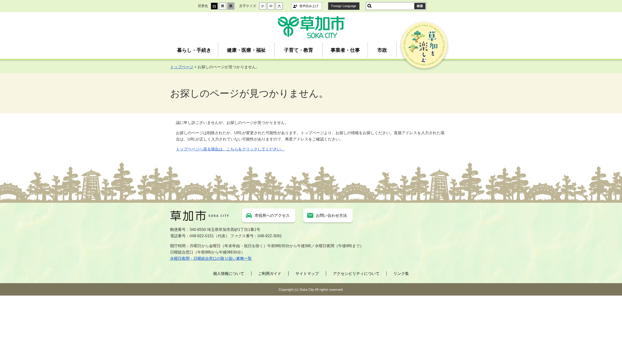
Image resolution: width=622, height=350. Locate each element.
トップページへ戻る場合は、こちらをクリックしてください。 (230, 149)
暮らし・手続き (194, 50)
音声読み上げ (308, 6)
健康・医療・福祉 (246, 50)
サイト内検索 (369, 6)
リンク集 (401, 273)
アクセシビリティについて (356, 273)
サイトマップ (307, 273)
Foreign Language (343, 6)
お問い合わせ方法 (331, 215)
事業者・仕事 (345, 50)
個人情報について (228, 273)
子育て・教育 (298, 50)
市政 (382, 50)
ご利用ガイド (269, 273)
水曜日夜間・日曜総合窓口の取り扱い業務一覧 (211, 258)
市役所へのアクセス (272, 215)
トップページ (181, 67)
